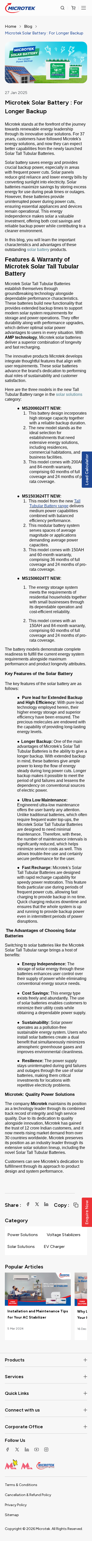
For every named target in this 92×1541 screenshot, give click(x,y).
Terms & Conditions (21, 1485)
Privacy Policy (16, 1505)
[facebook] (27, 1204)
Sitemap (12, 1515)
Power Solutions (22, 1234)
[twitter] (37, 1204)
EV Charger (54, 1246)
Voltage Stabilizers (63, 1234)
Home (10, 26)
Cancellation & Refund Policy (28, 1495)
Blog (28, 26)
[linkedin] (46, 1204)
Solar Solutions (21, 1246)
